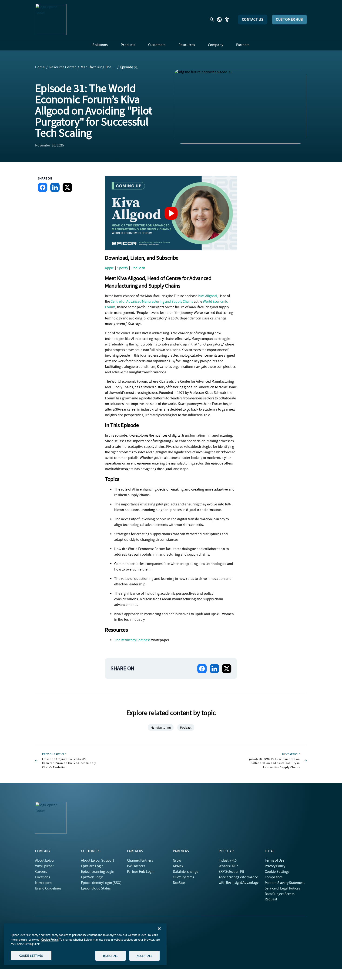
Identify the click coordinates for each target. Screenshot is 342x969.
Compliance (274, 877)
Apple (109, 268)
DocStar (179, 882)
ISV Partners (136, 866)
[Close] (159, 928)
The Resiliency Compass (132, 640)
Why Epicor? (44, 866)
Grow (177, 860)
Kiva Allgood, (208, 296)
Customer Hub (289, 19)
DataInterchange (185, 871)
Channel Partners (140, 860)
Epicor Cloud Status (96, 888)
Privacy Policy (275, 866)
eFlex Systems (183, 877)
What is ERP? (228, 866)
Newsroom (43, 882)
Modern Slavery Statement (285, 882)
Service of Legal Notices (282, 888)
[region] (85, 944)
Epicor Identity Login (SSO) (101, 882)
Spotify (122, 268)
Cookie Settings (277, 871)
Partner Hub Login (140, 871)
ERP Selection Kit (231, 871)
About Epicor (45, 860)
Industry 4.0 (227, 860)
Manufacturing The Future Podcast (98, 67)
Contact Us (253, 19)
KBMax (178, 866)
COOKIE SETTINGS (31, 955)
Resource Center (62, 67)
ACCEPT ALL (144, 956)
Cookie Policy (49, 939)
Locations (42, 877)
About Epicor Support (97, 860)
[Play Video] (171, 213)
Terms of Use (274, 860)
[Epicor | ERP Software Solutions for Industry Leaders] (51, 19)
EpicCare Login (92, 866)
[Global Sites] (219, 19)
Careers (41, 871)
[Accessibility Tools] (227, 19)
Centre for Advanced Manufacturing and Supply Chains (152, 301)
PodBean (138, 268)
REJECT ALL (110, 956)
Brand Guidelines (48, 888)
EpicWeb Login (92, 877)
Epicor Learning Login (97, 871)
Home (40, 67)
